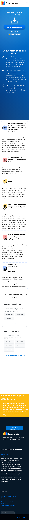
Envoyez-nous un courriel (8, 496)
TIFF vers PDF (9, 314)
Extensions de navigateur (8, 505)
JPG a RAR (9, 350)
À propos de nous (6, 498)
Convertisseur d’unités (8, 502)
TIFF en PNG (20, 314)
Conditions (4, 454)
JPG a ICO (19, 345)
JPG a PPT (20, 341)
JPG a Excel (9, 341)
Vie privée (4, 456)
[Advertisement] (14, 376)
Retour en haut (21, 517)
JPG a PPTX (9, 345)
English (4, 513)
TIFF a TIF (9, 318)
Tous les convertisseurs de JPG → (15, 355)
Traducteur (4, 503)
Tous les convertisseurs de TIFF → (15, 324)
